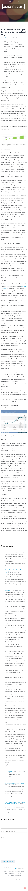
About (8, 16)
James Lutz (7, 590)
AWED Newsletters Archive (16, 873)
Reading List (9, 20)
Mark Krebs (7, 552)
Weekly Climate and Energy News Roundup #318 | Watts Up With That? (15, 802)
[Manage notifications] (25, 888)
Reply (6, 565)
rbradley (10, 771)
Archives (20, 20)
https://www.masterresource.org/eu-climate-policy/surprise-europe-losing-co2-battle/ (15, 809)
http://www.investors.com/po (12, 765)
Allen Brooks (6, 37)
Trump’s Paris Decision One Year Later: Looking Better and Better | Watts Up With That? (14, 571)
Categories (17, 16)
